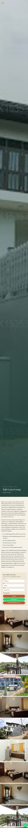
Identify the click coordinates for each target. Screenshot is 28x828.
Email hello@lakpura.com (14, 602)
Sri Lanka (10, 486)
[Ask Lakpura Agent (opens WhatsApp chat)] (25, 825)
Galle (15, 486)
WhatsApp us (14, 599)
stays (4, 486)
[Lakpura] (2, 3)
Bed (4, 583)
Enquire (14, 596)
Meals (4, 587)
